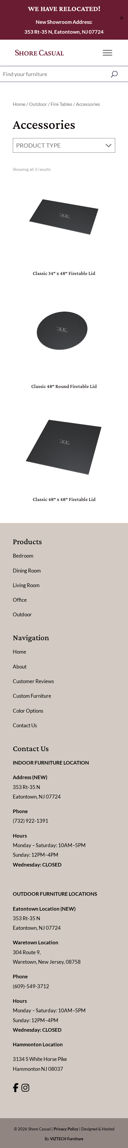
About (19, 666)
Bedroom (23, 556)
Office (20, 600)
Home (19, 104)
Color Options (28, 711)
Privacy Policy (66, 1129)
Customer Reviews (33, 681)
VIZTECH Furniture (66, 1138)
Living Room (26, 585)
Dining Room (27, 570)
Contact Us (25, 725)
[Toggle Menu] (107, 52)
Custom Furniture (32, 696)
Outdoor (38, 104)
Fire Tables (61, 104)
